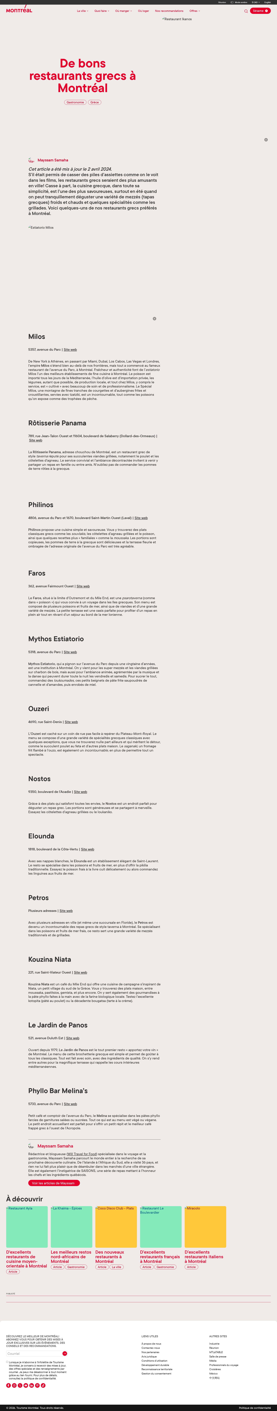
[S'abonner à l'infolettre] (64, 1353)
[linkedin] (31, 1385)
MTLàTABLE (216, 1352)
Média (212, 1360)
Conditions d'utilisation (154, 1360)
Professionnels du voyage (223, 1365)
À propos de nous (151, 1343)
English (267, 2)
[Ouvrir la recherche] (246, 11)
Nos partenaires (150, 1352)
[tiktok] (43, 1385)
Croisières (215, 1369)
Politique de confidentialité (255, 1408)
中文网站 (214, 1378)
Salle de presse (217, 1356)
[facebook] (8, 1385)
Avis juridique (149, 1356)
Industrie (214, 1343)
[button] (266, 140)
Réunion (222, 2)
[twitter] (20, 1385)
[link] (54, 1183)
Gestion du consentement (156, 1373)
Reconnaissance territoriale (157, 1369)
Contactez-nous (151, 1347)
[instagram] (14, 1385)
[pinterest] (37, 1385)
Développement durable (155, 1365)
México (213, 1373)
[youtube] (26, 1385)
